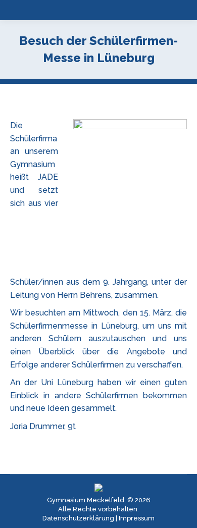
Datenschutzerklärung (78, 518)
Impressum (137, 518)
